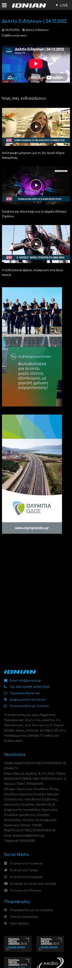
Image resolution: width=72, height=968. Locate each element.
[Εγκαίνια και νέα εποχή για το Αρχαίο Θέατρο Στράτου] (36, 185)
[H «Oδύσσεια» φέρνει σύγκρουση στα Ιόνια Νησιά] (36, 243)
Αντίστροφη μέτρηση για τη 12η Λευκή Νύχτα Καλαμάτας (33, 155)
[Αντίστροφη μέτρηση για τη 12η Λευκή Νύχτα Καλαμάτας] (36, 126)
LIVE (64, 5)
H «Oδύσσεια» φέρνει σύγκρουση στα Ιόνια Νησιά (32, 273)
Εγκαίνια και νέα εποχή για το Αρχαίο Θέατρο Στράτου (34, 214)
